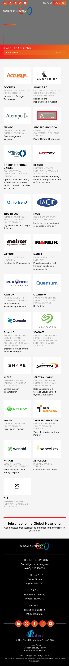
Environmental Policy (34, 650)
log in (59, 2)
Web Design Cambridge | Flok (34, 655)
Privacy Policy (34, 645)
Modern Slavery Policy (35, 647)
